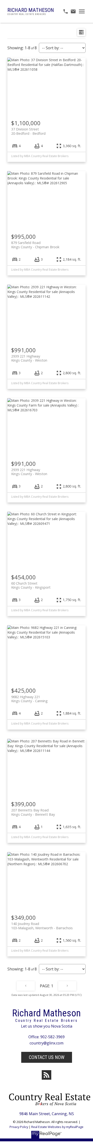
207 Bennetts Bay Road (33, 812)
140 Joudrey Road (42, 925)
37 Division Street (28, 131)
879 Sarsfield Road (35, 244)
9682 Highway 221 (29, 699)
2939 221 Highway (29, 358)
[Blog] (46, 1075)
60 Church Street (31, 585)
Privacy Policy (19, 1127)
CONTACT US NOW (46, 1057)
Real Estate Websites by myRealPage (57, 1127)
